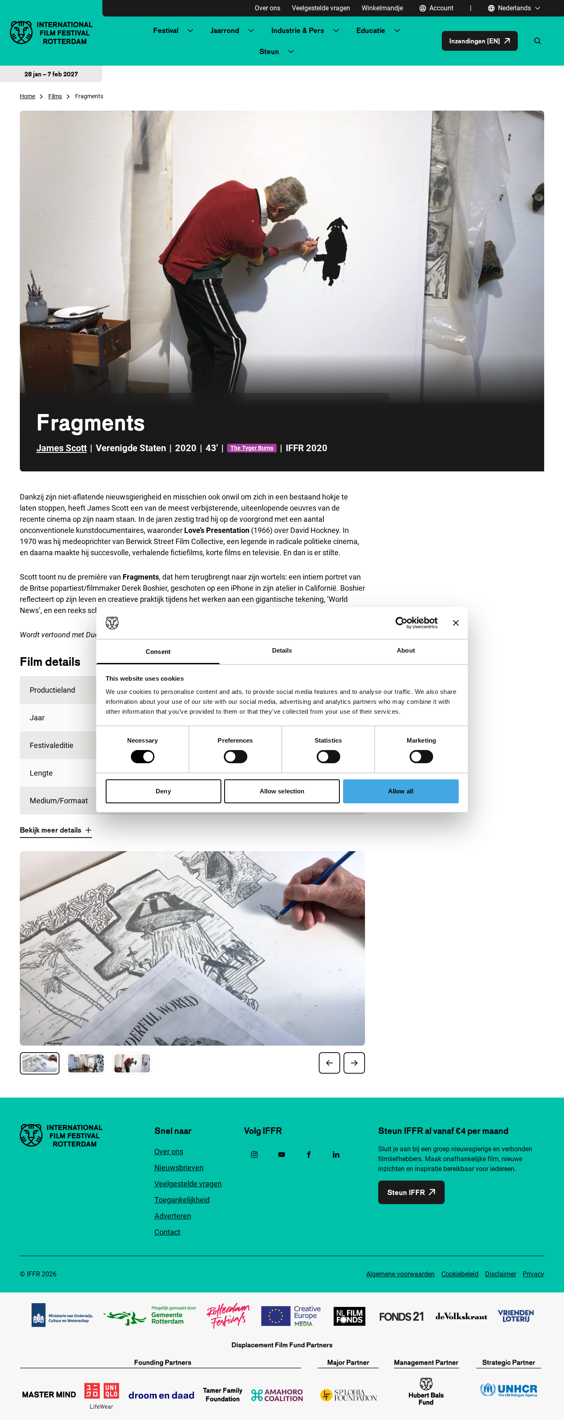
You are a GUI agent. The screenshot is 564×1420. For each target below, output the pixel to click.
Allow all (400, 791)
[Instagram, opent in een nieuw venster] (254, 1154)
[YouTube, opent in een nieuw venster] (281, 1154)
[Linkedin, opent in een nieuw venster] (336, 1154)
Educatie (370, 30)
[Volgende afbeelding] (354, 1063)
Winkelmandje (382, 8)
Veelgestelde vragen (321, 8)
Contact (167, 1232)
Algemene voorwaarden (400, 1274)
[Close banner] (456, 623)
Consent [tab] (158, 651)
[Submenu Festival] (190, 30)
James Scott (61, 448)
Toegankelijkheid (182, 1199)
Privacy (533, 1274)
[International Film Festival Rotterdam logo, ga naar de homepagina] (51, 32)
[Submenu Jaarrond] (251, 30)
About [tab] (406, 650)
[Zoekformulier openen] (537, 41)
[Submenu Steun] (291, 51)
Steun (269, 51)
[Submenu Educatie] (397, 30)
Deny (163, 791)
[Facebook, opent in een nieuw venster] (309, 1154)
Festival (165, 30)
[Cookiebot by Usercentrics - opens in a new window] (401, 623)
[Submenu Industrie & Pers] (336, 30)
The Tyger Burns (251, 448)
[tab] (39, 1063)
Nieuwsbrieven (179, 1167)
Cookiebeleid (460, 1274)
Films (55, 96)
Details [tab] (282, 650)
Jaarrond (225, 30)
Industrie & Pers (297, 30)
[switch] (235, 756)
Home (27, 96)
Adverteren (172, 1216)
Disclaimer (500, 1274)
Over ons (267, 8)
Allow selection (282, 791)
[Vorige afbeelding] (329, 1063)
